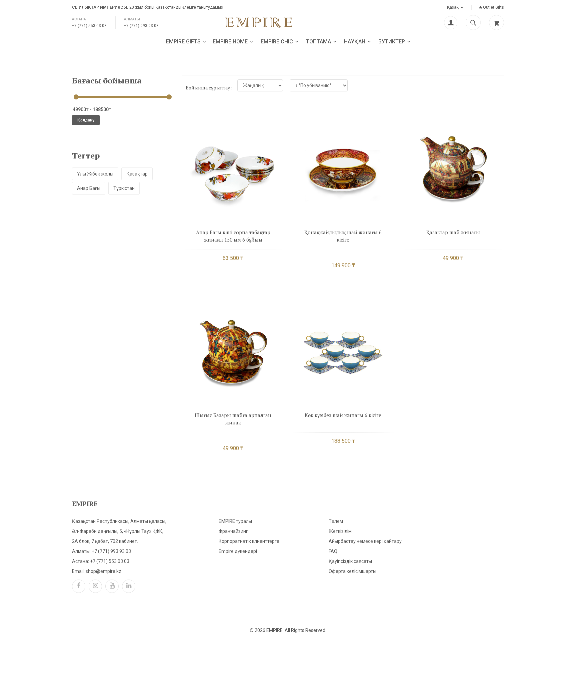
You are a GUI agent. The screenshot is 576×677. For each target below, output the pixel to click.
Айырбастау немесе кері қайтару (365, 541)
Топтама (319, 41)
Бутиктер (392, 41)
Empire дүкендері (238, 551)
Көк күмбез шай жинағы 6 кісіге (343, 415)
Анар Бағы (88, 188)
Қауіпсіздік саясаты (350, 561)
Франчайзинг (233, 531)
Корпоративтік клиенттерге (249, 541)
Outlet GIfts (493, 7)
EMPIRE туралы (235, 521)
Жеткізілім (340, 531)
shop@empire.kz (103, 571)
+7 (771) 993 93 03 (141, 25)
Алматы (132, 19)
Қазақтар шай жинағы (453, 232)
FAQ (333, 551)
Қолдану (85, 120)
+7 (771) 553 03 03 (89, 25)
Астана (79, 19)
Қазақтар (137, 174)
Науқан (355, 41)
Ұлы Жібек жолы (95, 174)
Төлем (336, 521)
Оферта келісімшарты (352, 571)
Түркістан (124, 188)
